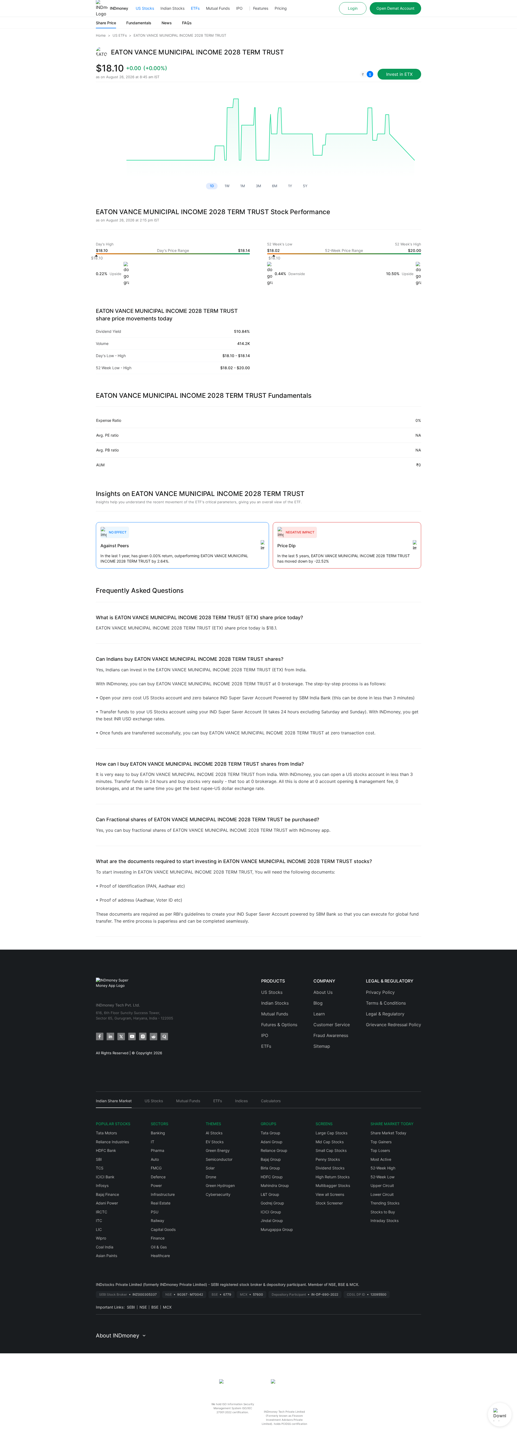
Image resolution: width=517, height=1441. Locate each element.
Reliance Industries (112, 1141)
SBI (99, 1159)
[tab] (114, 1103)
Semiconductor (219, 1159)
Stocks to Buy (383, 1212)
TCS (99, 1168)
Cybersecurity (218, 1194)
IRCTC (101, 1212)
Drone (211, 1177)
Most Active (381, 1159)
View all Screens (330, 1194)
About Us (323, 992)
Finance (158, 1238)
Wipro (101, 1238)
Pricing (281, 8)
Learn (319, 1013)
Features (260, 8)
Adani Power (107, 1203)
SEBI (131, 1307)
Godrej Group (272, 1203)
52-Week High (383, 1168)
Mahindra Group (275, 1185)
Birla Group (270, 1168)
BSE (154, 1307)
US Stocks (145, 8)
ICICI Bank (105, 1177)
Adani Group (271, 1141)
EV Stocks (214, 1141)
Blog (318, 1003)
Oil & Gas (159, 1247)
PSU (154, 1212)
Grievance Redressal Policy (393, 1024)
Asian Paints (106, 1255)
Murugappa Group (277, 1229)
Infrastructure (163, 1194)
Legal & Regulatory (385, 1013)
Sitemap (321, 1046)
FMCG (156, 1168)
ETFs (195, 8)
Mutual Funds (218, 8)
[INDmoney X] (121, 1036)
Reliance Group (274, 1150)
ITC (99, 1220)
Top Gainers (381, 1141)
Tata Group (270, 1133)
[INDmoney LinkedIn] (110, 1036)
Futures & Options (279, 1024)
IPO (239, 8)
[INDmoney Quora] (164, 1036)
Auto (155, 1159)
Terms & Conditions (386, 1003)
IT (152, 1141)
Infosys (102, 1185)
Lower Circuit (382, 1194)
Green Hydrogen (220, 1185)
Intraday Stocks (385, 1220)
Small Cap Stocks (331, 1150)
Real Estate (160, 1203)
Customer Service (331, 1024)
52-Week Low (382, 1177)
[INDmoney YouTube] (132, 1036)
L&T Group (270, 1194)
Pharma (157, 1150)
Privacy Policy (380, 992)
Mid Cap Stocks (330, 1141)
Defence (158, 1177)
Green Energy (218, 1150)
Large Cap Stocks (331, 1133)
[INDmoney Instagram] (142, 1036)
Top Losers (380, 1150)
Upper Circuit (382, 1185)
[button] (366, 74)
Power (156, 1185)
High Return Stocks (333, 1177)
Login (353, 8)
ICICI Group (271, 1212)
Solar (210, 1168)
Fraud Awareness (330, 1035)
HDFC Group (272, 1177)
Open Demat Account (395, 8)
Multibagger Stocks (333, 1185)
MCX (167, 1307)
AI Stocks (214, 1133)
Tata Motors (106, 1133)
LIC (99, 1229)
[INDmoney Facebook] (99, 1036)
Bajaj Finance (107, 1194)
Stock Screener (329, 1203)
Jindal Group (272, 1220)
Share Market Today (388, 1133)
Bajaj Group (271, 1159)
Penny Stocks (328, 1159)
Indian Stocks (172, 8)
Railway (157, 1220)
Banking (158, 1133)
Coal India (104, 1247)
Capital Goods (163, 1229)
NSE (143, 1307)
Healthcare (160, 1255)
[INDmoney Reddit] (153, 1036)
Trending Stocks (385, 1203)
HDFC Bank (106, 1150)
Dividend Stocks (330, 1168)
